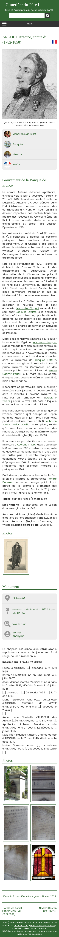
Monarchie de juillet (24, 134)
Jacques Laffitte (26, 312)
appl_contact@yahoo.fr (42, 925)
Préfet (16, 164)
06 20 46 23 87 (21, 925)
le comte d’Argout (45, 342)
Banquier (17, 144)
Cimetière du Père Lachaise (29, 7)
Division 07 (18, 598)
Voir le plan (19, 624)
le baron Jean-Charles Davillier (29, 422)
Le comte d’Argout (27, 308)
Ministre (17, 154)
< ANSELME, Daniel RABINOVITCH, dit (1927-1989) (12, 911)
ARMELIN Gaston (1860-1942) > (48, 909)
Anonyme (18, 636)
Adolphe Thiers (26, 444)
